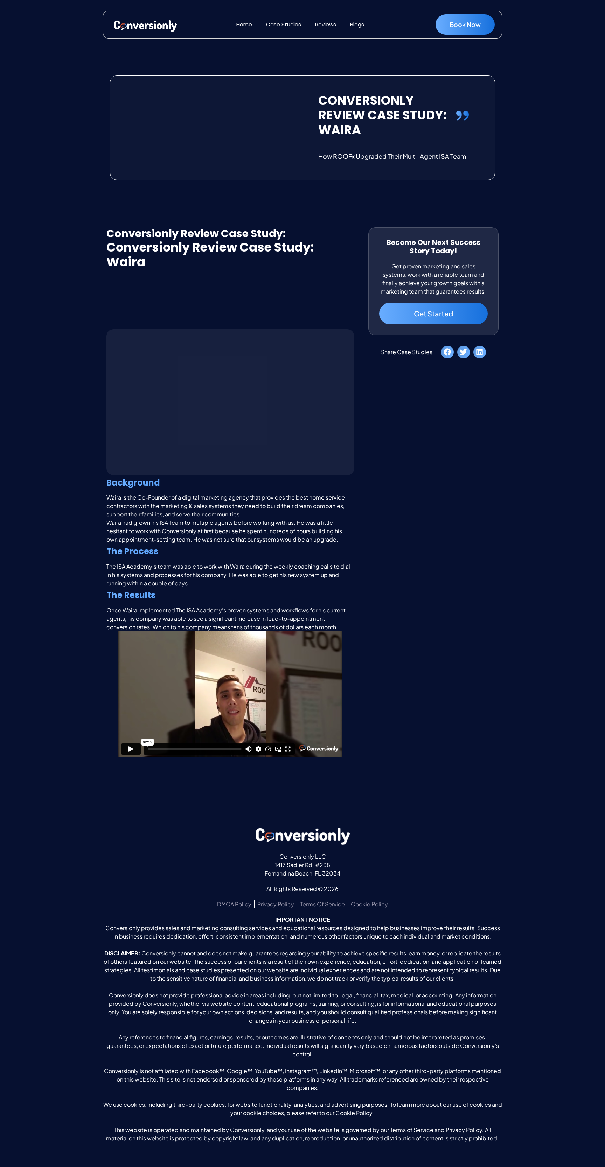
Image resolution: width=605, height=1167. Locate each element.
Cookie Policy (353, 1113)
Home (244, 24)
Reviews (325, 24)
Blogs (357, 24)
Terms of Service (411, 1129)
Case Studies (283, 24)
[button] (447, 352)
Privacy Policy (464, 1129)
